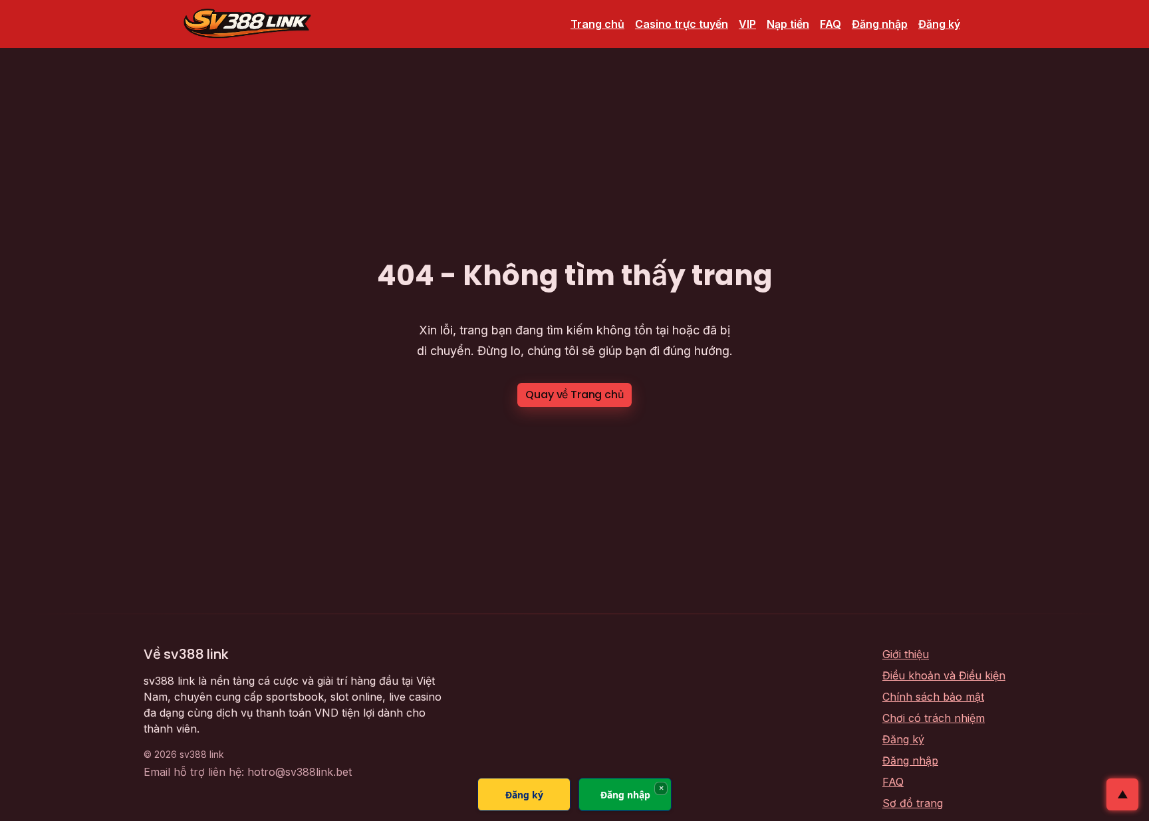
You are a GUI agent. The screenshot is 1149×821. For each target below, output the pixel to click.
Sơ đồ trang (912, 803)
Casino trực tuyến (681, 24)
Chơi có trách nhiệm (933, 718)
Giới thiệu (905, 654)
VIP (747, 24)
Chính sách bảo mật (933, 696)
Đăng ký (939, 24)
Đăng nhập (880, 24)
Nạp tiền (788, 24)
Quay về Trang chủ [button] (574, 394)
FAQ (830, 24)
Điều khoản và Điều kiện (943, 675)
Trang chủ (597, 24)
